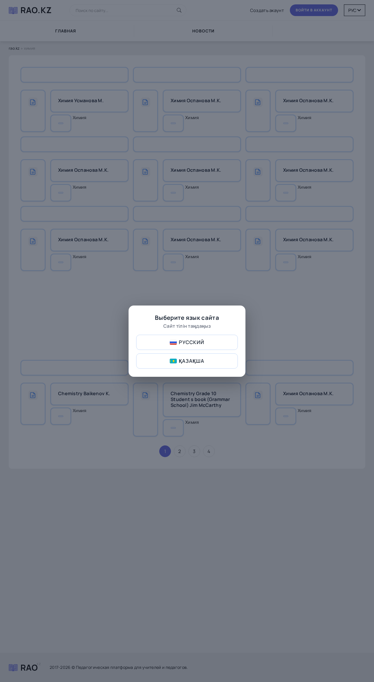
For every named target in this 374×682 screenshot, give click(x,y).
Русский (191, 342)
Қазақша (191, 361)
